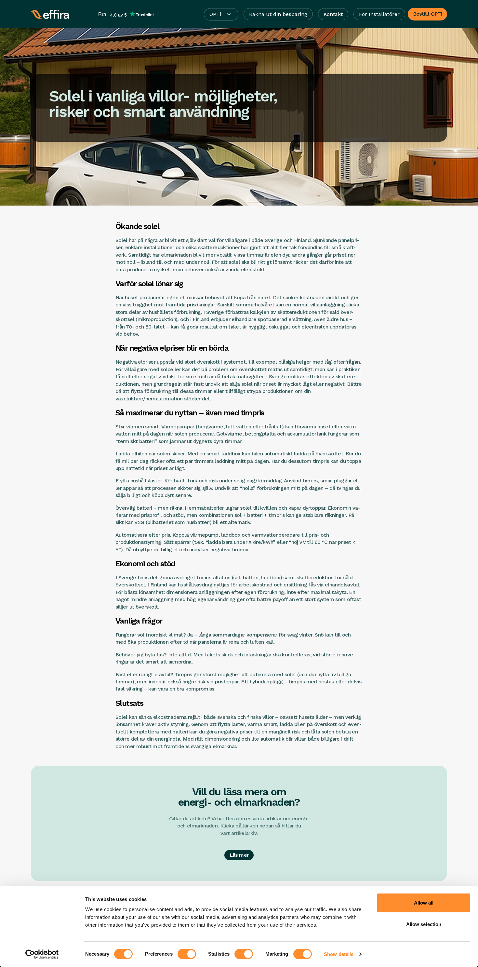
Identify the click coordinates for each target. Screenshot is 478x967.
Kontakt (333, 14)
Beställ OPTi (427, 14)
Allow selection (424, 924)
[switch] (187, 954)
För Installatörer (379, 14)
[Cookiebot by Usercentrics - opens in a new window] (42, 954)
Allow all (424, 903)
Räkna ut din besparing (278, 14)
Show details (338, 954)
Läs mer (239, 855)
